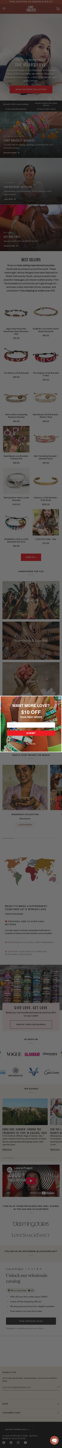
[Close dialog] (59, 698)
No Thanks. (31, 743)
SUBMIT (31, 733)
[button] (54, 1440)
